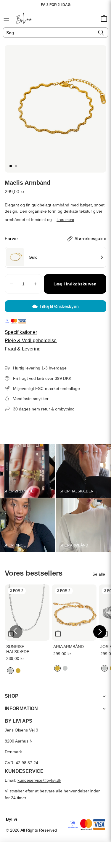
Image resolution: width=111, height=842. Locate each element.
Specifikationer (21, 332)
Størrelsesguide (91, 238)
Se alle (98, 574)
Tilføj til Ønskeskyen (59, 306)
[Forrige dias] (15, 631)
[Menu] (6, 18)
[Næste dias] (99, 631)
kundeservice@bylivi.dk (39, 780)
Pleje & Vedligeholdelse (31, 340)
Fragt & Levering (23, 349)
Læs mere (65, 219)
